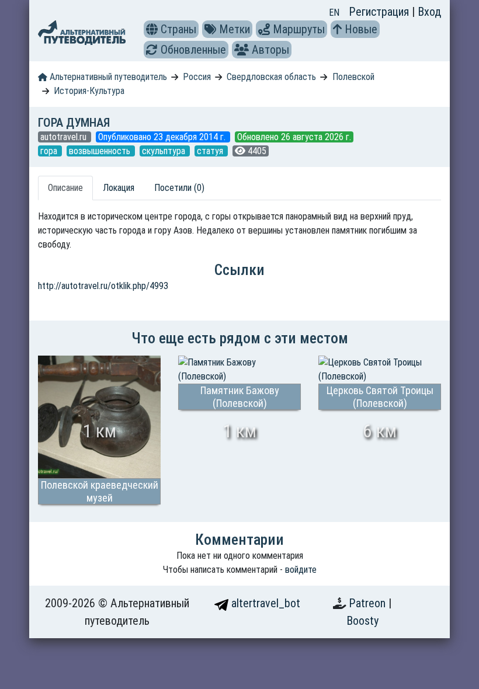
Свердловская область (271, 76)
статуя (211, 150)
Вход (429, 12)
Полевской (353, 76)
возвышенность (101, 150)
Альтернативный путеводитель (107, 76)
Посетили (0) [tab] (179, 187)
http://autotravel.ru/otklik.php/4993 (103, 285)
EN (334, 12)
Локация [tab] (118, 187)
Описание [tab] (65, 187)
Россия (197, 76)
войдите (301, 569)
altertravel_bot (264, 603)
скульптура (165, 150)
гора (50, 150)
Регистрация (380, 12)
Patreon (368, 603)
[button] (152, 29)
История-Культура (89, 90)
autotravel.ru (64, 136)
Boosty (362, 621)
